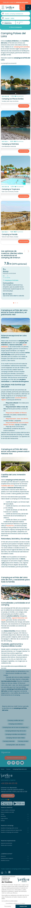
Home (2, 769)
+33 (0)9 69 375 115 (9, 783)
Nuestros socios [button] (5, 860)
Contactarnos (7, 796)
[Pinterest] (13, 763)
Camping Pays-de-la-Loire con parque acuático (17, 727)
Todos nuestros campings (8, 810)
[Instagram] (18, 763)
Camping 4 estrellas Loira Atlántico (15, 734)
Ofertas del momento (6, 845)
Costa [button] (2, 814)
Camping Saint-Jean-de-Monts (15, 745)
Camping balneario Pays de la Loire (15, 731)
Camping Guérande (8, 741)
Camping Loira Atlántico (15, 724)
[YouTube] (22, 763)
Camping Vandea (23, 741)
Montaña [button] (3, 816)
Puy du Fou (10, 526)
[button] (28, 7)
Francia (8, 769)
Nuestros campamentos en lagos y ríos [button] (11, 830)
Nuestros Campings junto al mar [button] (9, 828)
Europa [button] (3, 820)
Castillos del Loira (7, 486)
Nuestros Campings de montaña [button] (9, 832)
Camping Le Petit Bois (10, 144)
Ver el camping (24, 105)
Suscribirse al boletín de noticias (15, 757)
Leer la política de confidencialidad (9, 901)
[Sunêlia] (10, 7)
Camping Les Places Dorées (13, 99)
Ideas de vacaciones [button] (6, 843)
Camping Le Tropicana (11, 189)
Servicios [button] (3, 856)
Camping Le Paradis (9, 234)
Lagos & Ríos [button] (4, 818)
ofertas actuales (22, 2)
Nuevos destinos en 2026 (7, 812)
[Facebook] (9, 763)
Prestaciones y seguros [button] (7, 858)
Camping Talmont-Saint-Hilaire (15, 738)
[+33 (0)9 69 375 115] (22, 7)
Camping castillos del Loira (15, 720)
